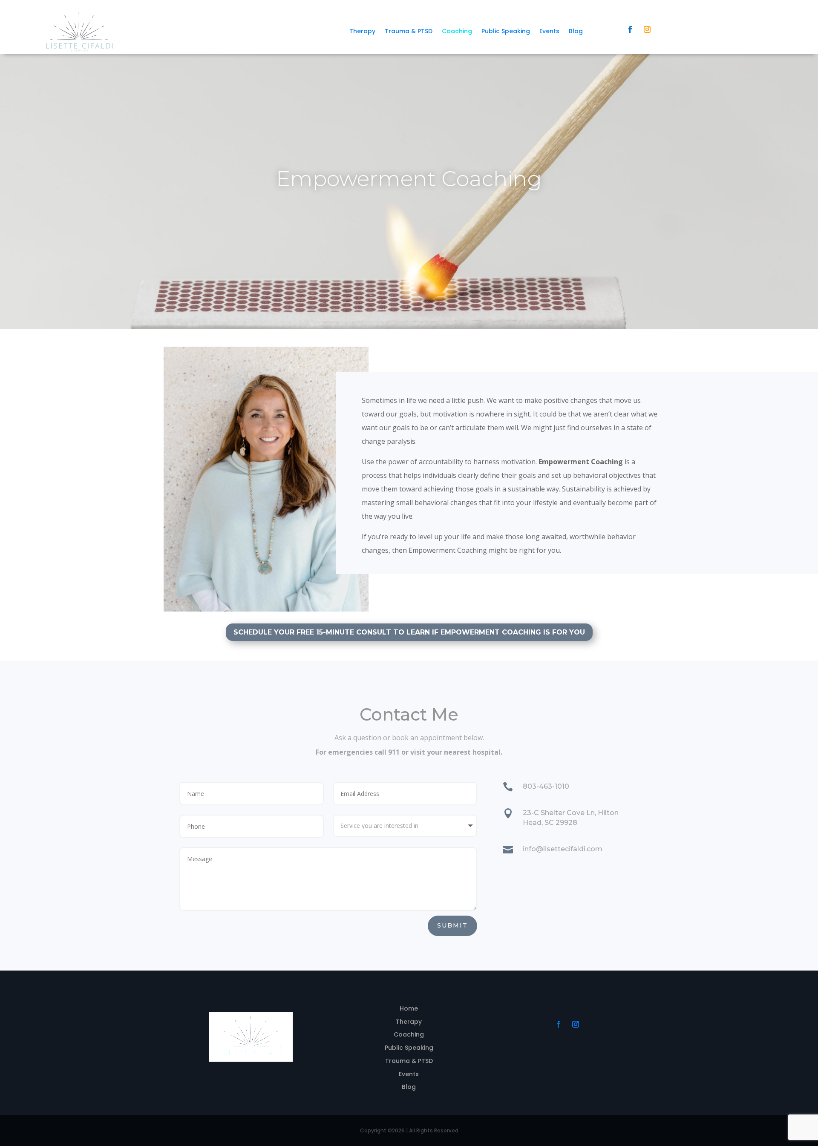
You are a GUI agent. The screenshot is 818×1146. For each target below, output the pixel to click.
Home (409, 1008)
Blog (576, 31)
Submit (452, 925)
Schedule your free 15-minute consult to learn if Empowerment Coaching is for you (409, 632)
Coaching (457, 31)
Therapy (362, 31)
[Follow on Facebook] (630, 29)
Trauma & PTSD (408, 31)
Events (549, 31)
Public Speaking (505, 31)
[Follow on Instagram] (647, 29)
